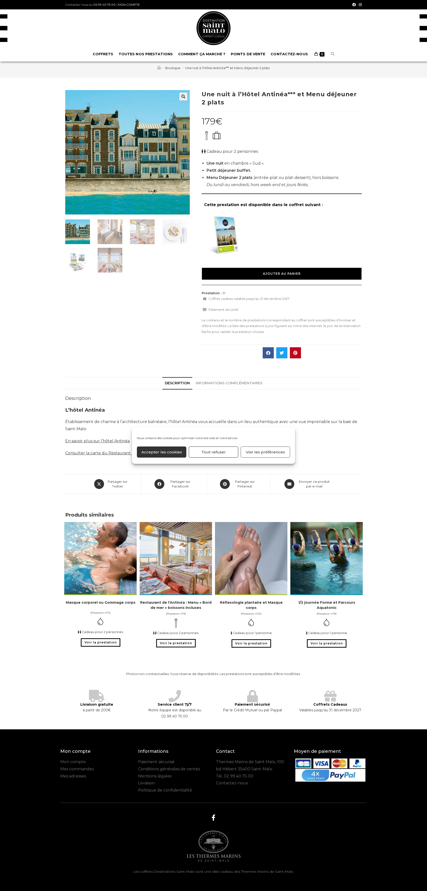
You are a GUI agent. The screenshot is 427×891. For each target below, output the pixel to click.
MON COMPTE (129, 4)
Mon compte (73, 761)
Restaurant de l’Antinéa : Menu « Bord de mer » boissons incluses (176, 605)
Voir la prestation (101, 642)
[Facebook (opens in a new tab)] (354, 4)
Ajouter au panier (282, 273)
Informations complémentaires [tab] (229, 383)
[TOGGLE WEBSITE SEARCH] (332, 54)
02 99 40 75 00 (104, 4)
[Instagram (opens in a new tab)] (359, 4)
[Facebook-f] (213, 818)
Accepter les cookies (161, 452)
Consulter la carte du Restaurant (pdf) (103, 453)
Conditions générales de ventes (169, 769)
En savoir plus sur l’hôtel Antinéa (97, 441)
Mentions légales (154, 776)
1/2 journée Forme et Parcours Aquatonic (326, 605)
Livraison (146, 783)
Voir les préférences (265, 452)
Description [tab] (177, 383)
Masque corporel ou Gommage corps (100, 602)
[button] (183, 96)
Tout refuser (213, 452)
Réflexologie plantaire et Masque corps (251, 605)
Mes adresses (73, 776)
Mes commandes (77, 769)
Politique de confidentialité (165, 790)
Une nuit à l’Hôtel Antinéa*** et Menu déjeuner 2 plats (227, 68)
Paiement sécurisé (156, 761)
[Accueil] (159, 68)
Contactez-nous (232, 783)
